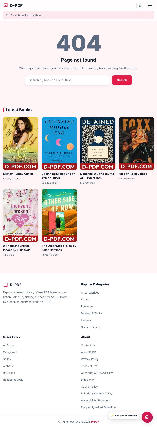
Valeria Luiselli (50, 182)
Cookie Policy (89, 386)
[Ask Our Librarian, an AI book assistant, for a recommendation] (147, 417)
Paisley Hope (126, 178)
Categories (10, 352)
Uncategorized (90, 292)
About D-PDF (89, 352)
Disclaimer (87, 379)
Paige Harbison (50, 254)
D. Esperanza (87, 182)
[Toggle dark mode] (140, 5)
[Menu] (150, 5)
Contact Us (88, 345)
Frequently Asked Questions (98, 407)
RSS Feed (9, 372)
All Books (8, 345)
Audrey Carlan (11, 178)
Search (122, 80)
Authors (8, 365)
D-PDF (95, 421)
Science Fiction (90, 327)
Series (7, 359)
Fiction (85, 299)
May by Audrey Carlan (18, 174)
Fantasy (86, 320)
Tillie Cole (8, 254)
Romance (87, 306)
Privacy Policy (90, 359)
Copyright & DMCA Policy (97, 372)
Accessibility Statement (95, 400)
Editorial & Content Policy (96, 393)
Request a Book (13, 379)
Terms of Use (89, 365)
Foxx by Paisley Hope (133, 174)
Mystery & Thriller (92, 313)
